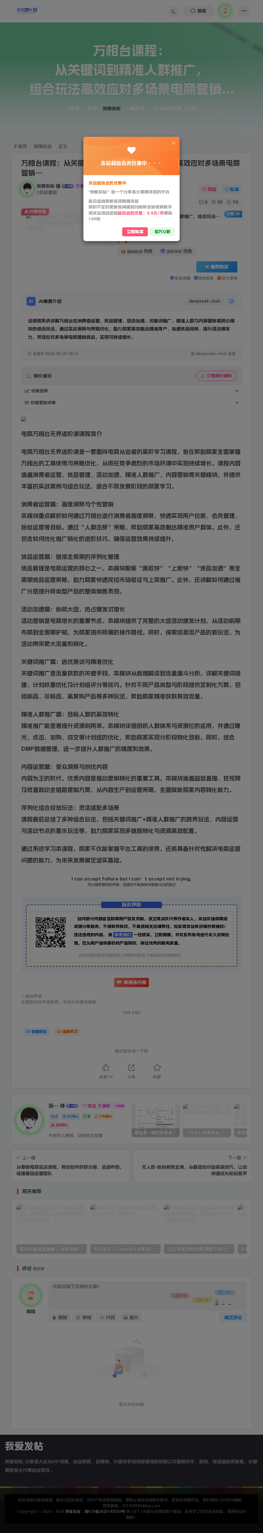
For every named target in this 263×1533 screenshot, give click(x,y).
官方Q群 (162, 232)
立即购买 (135, 232)
